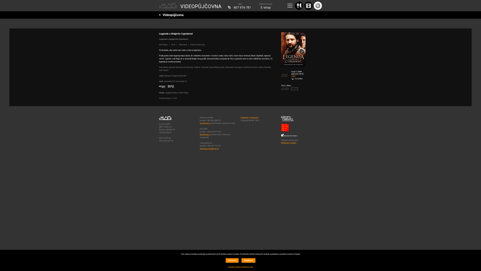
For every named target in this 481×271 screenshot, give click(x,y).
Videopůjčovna (172, 15)
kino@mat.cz (205, 134)
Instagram (254, 117)
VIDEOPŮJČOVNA (201, 6)
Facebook (245, 117)
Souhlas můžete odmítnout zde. (240, 267)
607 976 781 (242, 7)
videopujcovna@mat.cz (209, 149)
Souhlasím (248, 260)
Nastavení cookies (288, 143)
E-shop (266, 7)
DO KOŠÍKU (299, 79)
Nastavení (232, 260)
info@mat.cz (205, 123)
